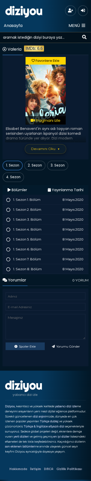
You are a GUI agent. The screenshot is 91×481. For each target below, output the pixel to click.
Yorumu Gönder (68, 346)
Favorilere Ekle (47, 60)
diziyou (23, 11)
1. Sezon (12, 165)
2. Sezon (35, 165)
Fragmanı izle (47, 120)
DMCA (48, 469)
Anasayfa (13, 25)
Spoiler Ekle (27, 346)
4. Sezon (13, 177)
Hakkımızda (18, 469)
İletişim (35, 469)
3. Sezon (58, 165)
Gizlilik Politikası (69, 469)
